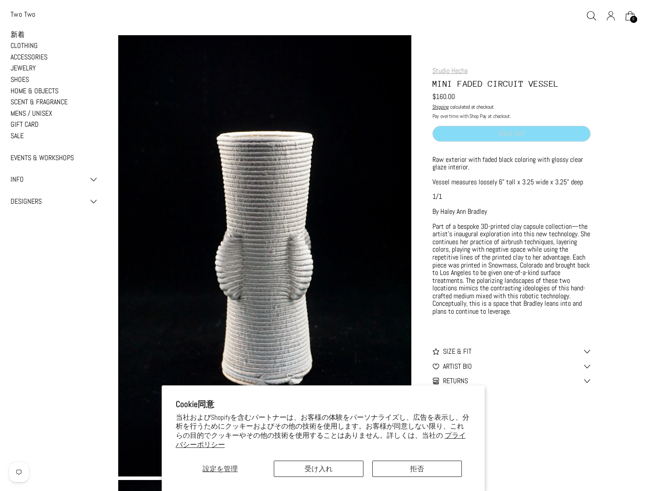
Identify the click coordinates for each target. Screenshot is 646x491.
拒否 (417, 468)
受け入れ (319, 468)
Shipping (440, 106)
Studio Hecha (450, 70)
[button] (591, 16)
